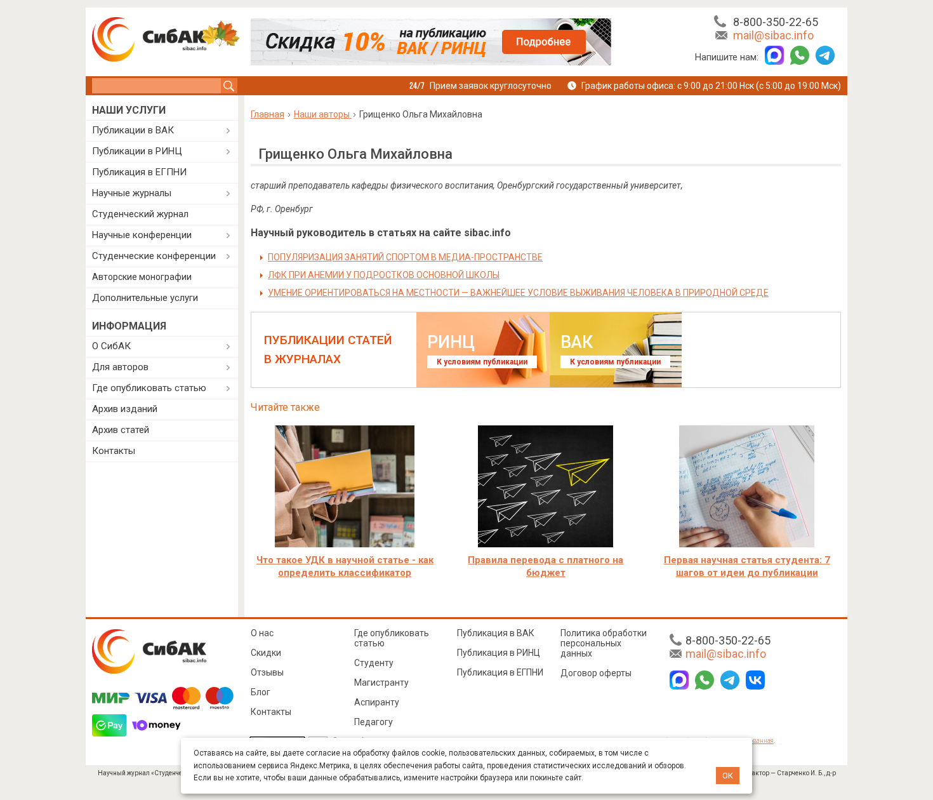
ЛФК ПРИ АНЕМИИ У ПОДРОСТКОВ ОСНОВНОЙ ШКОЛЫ (384, 275)
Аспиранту (376, 702)
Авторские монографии (142, 277)
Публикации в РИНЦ (137, 151)
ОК (727, 775)
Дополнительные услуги (145, 297)
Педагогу (373, 722)
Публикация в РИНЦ (498, 653)
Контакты (113, 451)
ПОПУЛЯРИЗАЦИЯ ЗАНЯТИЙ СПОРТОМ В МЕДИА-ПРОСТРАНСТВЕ (405, 257)
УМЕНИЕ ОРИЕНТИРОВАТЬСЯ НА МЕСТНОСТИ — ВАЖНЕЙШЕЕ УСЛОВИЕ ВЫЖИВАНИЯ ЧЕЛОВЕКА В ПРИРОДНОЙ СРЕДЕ (518, 293)
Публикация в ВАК (495, 633)
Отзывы (267, 672)
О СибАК (111, 346)
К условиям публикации (482, 361)
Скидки (266, 653)
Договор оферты (596, 673)
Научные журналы (131, 193)
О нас (262, 633)
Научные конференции (142, 235)
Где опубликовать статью (149, 388)
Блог (260, 692)
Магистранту (381, 682)
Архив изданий (124, 409)
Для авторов (120, 367)
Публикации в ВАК (133, 130)
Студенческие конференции (154, 256)
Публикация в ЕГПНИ (139, 172)
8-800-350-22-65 (775, 22)
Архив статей (120, 430)
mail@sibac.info (773, 35)
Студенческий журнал (140, 214)
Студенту (374, 663)
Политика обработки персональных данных (603, 643)
